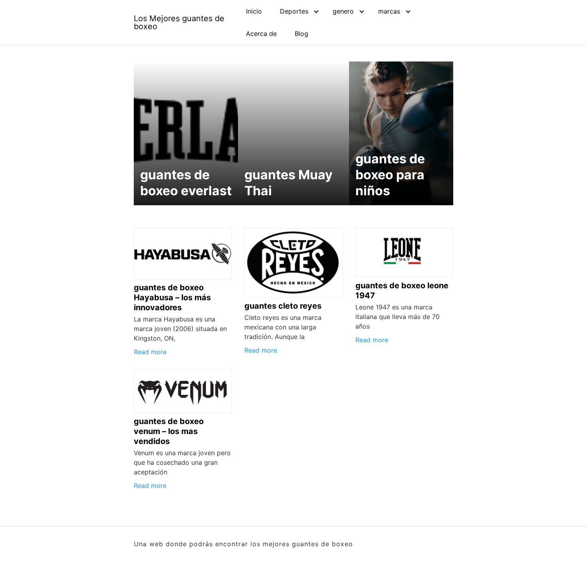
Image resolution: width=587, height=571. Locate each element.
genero (343, 11)
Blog (301, 34)
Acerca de (261, 34)
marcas (389, 11)
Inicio (254, 11)
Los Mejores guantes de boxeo (179, 22)
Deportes (294, 11)
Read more (150, 352)
